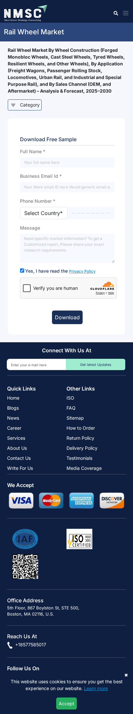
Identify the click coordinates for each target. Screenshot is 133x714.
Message (30, 228)
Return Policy (80, 438)
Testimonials (79, 458)
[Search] (115, 13)
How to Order (80, 428)
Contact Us (19, 458)
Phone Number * (37, 201)
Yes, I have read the (60, 271)
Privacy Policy (82, 271)
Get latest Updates (95, 364)
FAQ (71, 408)
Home (13, 398)
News (13, 418)
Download (67, 317)
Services (16, 438)
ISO (70, 398)
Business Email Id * (41, 176)
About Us (17, 448)
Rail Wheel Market (34, 32)
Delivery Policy (81, 448)
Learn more (96, 688)
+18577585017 (30, 644)
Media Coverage (84, 468)
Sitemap (75, 418)
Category (30, 105)
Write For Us (20, 468)
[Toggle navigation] (124, 13)
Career (14, 428)
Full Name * (32, 151)
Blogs (13, 408)
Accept (66, 703)
